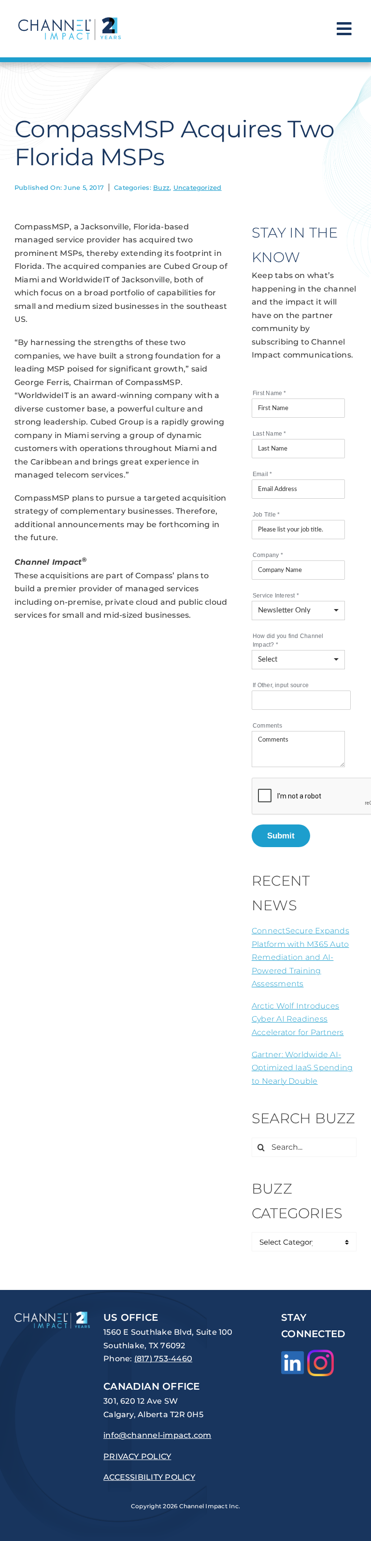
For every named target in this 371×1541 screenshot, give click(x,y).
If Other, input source (281, 685)
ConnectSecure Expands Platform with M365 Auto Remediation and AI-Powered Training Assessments (300, 957)
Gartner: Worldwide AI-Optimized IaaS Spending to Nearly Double (302, 1068)
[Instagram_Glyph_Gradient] (320, 1353)
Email (262, 474)
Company (268, 555)
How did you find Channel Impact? (288, 640)
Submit (281, 835)
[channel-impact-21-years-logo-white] (52, 1315)
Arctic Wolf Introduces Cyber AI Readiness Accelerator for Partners (298, 1019)
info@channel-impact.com (157, 1435)
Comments (267, 725)
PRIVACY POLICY (137, 1456)
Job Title (266, 514)
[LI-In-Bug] (292, 1354)
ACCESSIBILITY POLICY (149, 1477)
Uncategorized (197, 187)
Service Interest (276, 595)
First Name (269, 393)
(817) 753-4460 (163, 1358)
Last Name (269, 433)
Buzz (161, 187)
